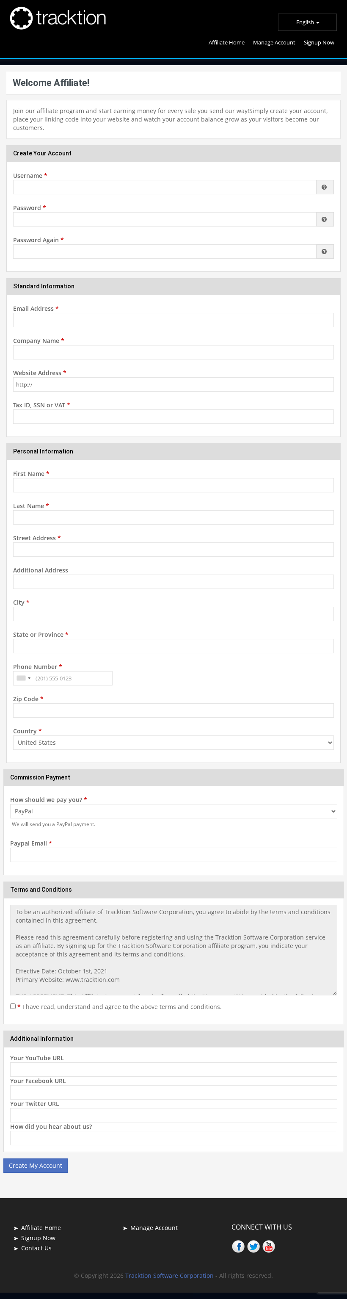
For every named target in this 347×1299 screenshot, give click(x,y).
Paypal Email (31, 843)
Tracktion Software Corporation (170, 1275)
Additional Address (40, 570)
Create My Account (35, 1165)
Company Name (38, 341)
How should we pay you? (48, 800)
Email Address (36, 308)
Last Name (31, 506)
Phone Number (37, 667)
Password (29, 208)
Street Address (37, 538)
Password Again (38, 240)
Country (27, 731)
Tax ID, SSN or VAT (41, 405)
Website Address (39, 373)
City (21, 602)
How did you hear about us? (51, 1126)
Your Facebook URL (38, 1081)
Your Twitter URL (34, 1104)
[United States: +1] (23, 678)
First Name (31, 474)
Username (30, 175)
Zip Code (28, 699)
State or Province (41, 634)
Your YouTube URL (37, 1058)
